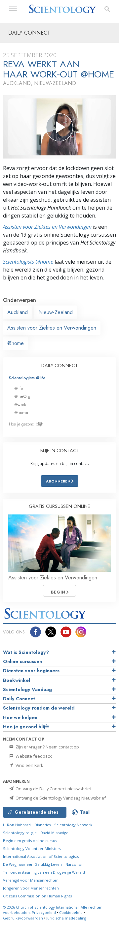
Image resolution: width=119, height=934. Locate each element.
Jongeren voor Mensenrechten (31, 888)
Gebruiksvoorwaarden (23, 918)
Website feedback (33, 756)
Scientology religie (20, 832)
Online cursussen (22, 661)
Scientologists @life (27, 378)
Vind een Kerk (29, 765)
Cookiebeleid (71, 912)
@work (20, 404)
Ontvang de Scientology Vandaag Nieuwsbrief (60, 798)
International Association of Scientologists (41, 856)
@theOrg (22, 396)
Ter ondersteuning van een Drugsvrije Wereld (44, 872)
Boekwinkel (16, 680)
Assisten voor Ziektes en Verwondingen (47, 226)
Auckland (17, 312)
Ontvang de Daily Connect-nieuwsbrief (53, 789)
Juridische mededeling (66, 918)
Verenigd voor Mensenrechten (31, 880)
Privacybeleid (44, 912)
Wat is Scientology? (26, 652)
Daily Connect (19, 698)
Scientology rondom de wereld (39, 708)
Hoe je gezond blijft (26, 424)
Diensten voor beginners (31, 670)
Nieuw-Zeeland (55, 312)
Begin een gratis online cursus (30, 840)
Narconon (74, 864)
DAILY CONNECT (59, 365)
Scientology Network (73, 824)
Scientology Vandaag (27, 689)
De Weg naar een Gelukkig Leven (32, 864)
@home (15, 343)
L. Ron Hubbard (17, 824)
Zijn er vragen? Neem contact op (47, 747)
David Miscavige (54, 832)
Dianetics (42, 824)
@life (18, 388)
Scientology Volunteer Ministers (32, 848)
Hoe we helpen (20, 717)
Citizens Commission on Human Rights (37, 895)
